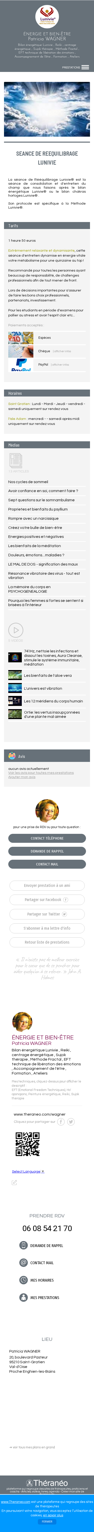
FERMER (47, 1521)
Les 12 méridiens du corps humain (53, 701)
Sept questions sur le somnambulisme (41, 500)
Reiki (66, 1094)
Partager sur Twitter (44, 914)
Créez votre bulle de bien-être (35, 528)
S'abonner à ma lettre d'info (47, 928)
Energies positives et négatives (36, 537)
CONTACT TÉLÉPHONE (47, 838)
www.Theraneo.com (15, 1502)
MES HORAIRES (41, 1280)
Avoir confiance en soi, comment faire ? (43, 491)
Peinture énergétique (44, 1094)
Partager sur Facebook (43, 899)
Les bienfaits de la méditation (34, 546)
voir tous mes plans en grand (32, 1447)
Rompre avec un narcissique (33, 518)
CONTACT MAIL (47, 864)
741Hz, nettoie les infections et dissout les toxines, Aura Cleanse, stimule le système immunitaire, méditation (53, 657)
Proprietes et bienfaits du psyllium (38, 509)
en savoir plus (53, 1515)
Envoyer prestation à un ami (47, 885)
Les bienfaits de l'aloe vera (48, 676)
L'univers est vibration (43, 688)
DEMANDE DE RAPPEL (47, 851)
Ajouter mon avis (21, 777)
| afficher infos (62, 351)
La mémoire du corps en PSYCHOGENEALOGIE (29, 589)
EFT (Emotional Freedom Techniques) (38, 1090)
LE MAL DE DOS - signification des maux (43, 564)
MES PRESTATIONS (44, 1297)
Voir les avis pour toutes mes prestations (41, 773)
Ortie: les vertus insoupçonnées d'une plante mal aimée (52, 714)
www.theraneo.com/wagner (39, 1114)
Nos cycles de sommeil (28, 482)
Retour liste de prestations (47, 942)
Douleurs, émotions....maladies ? (36, 555)
